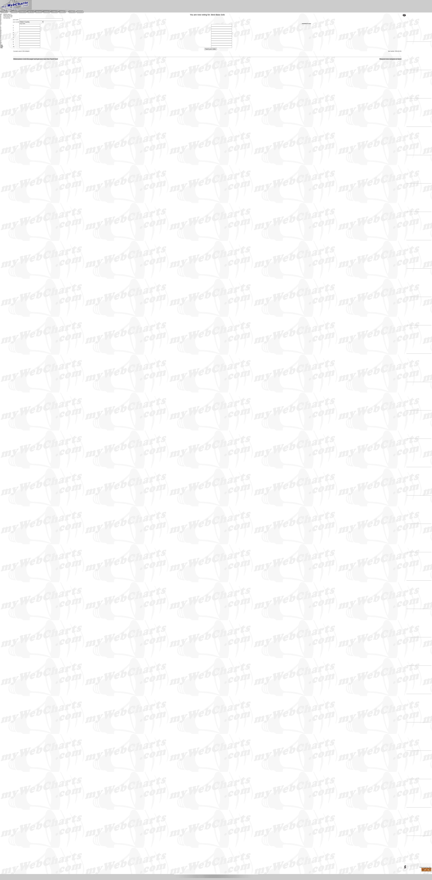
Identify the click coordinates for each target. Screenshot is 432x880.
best (1, 45)
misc (1, 47)
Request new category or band (390, 59)
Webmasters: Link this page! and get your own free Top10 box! (35, 59)
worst (1, 46)
